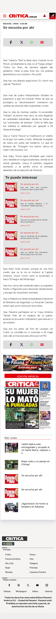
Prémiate (34, 567)
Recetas (8, 572)
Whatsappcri (21, 591)
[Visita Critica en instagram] (47, 584)
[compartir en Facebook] (11, 42)
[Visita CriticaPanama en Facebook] (9, 584)
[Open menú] (4, 16)
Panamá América (12, 558)
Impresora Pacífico (38, 572)
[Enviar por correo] (42, 42)
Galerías (48, 591)
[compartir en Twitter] (21, 42)
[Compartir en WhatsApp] (33, 41)
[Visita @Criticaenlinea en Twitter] (18, 584)
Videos (35, 591)
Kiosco (32, 554)
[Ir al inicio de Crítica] (23, 16)
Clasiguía (34, 563)
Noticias (7, 591)
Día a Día (9, 563)
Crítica (8, 554)
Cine (32, 558)
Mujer (7, 567)
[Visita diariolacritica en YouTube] (37, 584)
